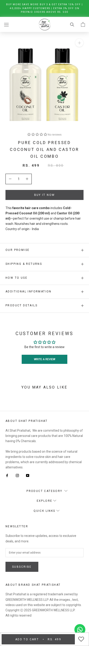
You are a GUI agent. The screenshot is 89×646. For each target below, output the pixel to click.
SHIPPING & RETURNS (23, 263)
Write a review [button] (44, 359)
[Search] (72, 24)
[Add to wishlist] (81, 639)
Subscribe (22, 566)
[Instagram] (17, 475)
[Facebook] (7, 475)
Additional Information (28, 291)
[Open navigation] (6, 24)
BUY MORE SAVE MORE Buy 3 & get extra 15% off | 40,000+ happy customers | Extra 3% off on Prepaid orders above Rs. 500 (44, 8)
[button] (37, 134)
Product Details (21, 305)
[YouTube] (27, 475)
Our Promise (17, 250)
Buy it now (44, 195)
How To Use (16, 277)
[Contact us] (79, 629)
